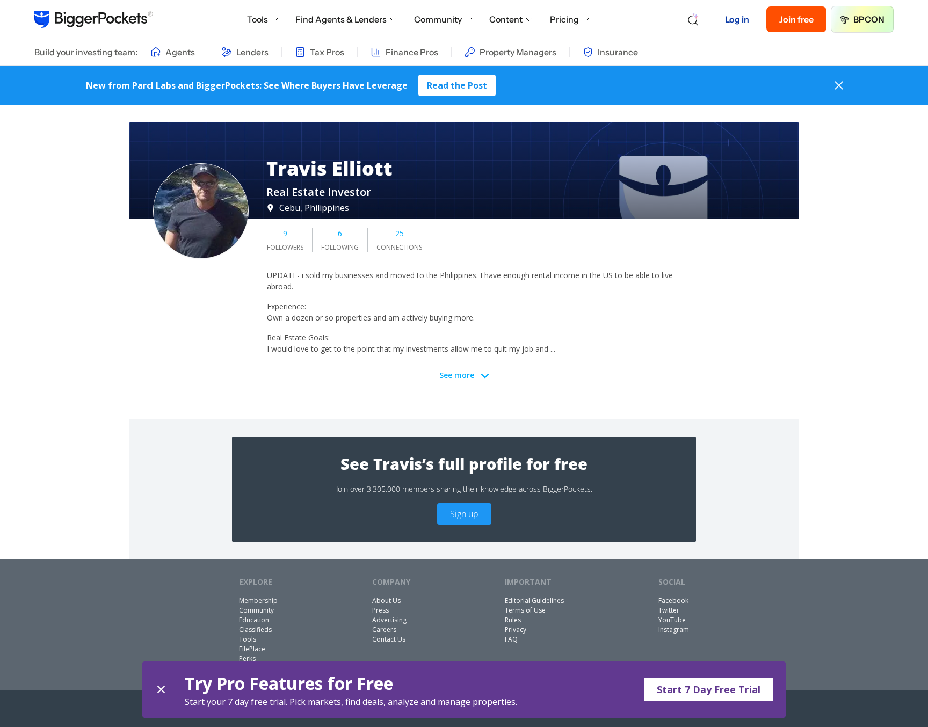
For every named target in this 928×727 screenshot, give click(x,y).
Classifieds (255, 629)
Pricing (564, 19)
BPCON (869, 19)
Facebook (673, 600)
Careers (384, 629)
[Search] (693, 19)
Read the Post (457, 85)
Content (506, 19)
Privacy (515, 629)
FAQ (511, 639)
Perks (247, 658)
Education (254, 619)
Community (438, 19)
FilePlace (252, 648)
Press (380, 610)
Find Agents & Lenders (341, 19)
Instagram (673, 629)
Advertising (389, 619)
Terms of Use (525, 610)
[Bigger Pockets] (93, 19)
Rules (513, 619)
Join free (796, 19)
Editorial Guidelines (534, 600)
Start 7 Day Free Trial (708, 689)
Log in (737, 19)
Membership (258, 600)
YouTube (672, 619)
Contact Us (388, 639)
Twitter (668, 610)
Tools (257, 19)
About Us (386, 600)
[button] (464, 689)
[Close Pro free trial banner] (161, 689)
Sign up (464, 514)
